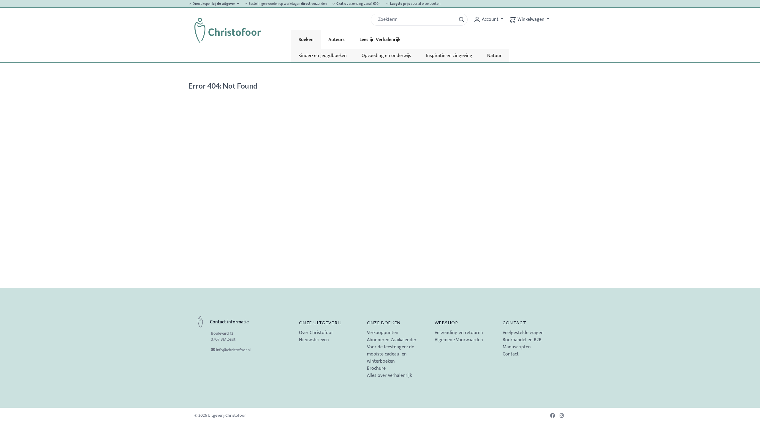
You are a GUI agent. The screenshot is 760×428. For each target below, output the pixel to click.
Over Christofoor (316, 333)
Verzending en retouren (459, 333)
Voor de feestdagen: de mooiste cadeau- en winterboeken (390, 354)
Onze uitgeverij (320, 322)
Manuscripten (517, 347)
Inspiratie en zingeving (449, 56)
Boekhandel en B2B (522, 340)
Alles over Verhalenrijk (389, 376)
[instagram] (563, 415)
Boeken (306, 40)
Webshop (446, 322)
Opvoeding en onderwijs (386, 56)
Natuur (494, 56)
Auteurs (336, 40)
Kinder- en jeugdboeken (322, 56)
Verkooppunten (382, 333)
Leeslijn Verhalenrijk (380, 40)
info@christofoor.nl (233, 350)
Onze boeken (384, 322)
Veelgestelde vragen (523, 333)
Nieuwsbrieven (314, 340)
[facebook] (553, 415)
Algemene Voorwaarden (459, 340)
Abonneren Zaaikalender (392, 340)
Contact (515, 322)
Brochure (376, 368)
